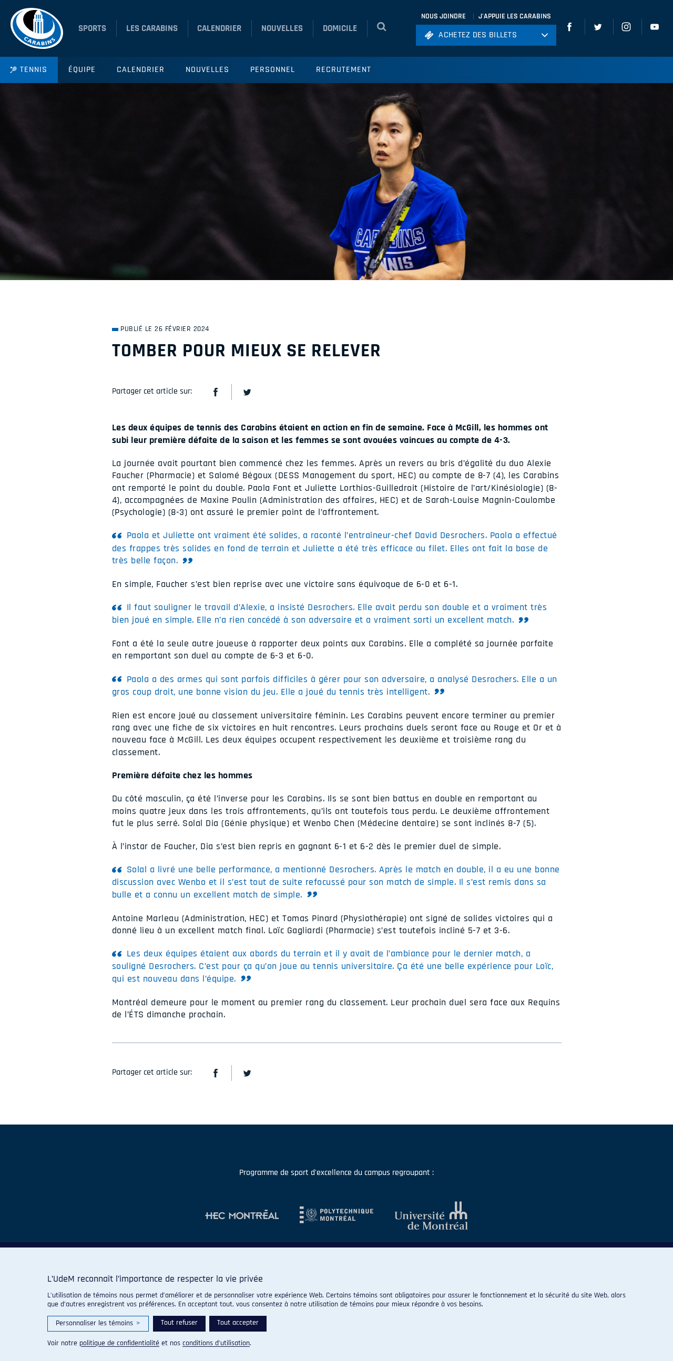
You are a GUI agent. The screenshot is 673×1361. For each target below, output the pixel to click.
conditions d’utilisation (216, 1343)
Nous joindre (443, 16)
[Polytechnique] (326, 1215)
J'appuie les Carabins (514, 16)
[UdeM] (420, 1215)
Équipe (82, 69)
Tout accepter (238, 1322)
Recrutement (343, 69)
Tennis (33, 69)
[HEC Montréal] (242, 1215)
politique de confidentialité (119, 1343)
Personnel (272, 69)
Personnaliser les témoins (98, 1323)
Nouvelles (207, 69)
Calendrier (141, 69)
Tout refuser (179, 1322)
